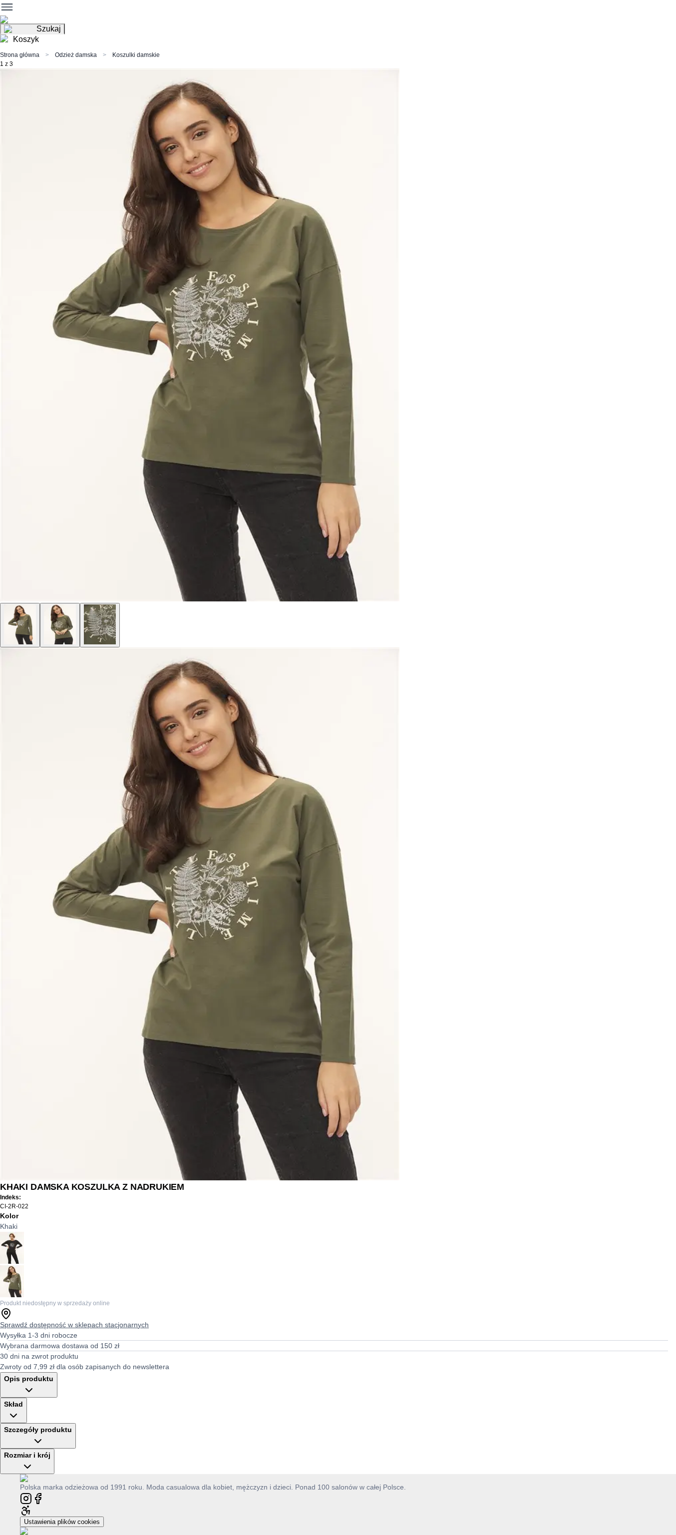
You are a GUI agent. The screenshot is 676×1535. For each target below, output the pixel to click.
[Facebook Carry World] (38, 1498)
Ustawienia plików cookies (62, 1522)
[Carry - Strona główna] (33, 1478)
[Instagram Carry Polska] (26, 1498)
